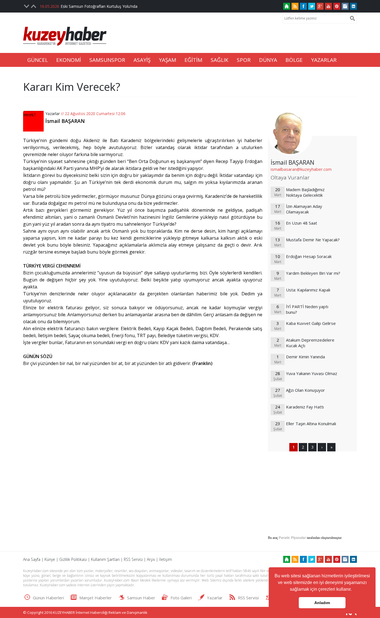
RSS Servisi (133, 559)
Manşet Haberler (95, 597)
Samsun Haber (141, 597)
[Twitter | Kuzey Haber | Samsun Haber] (311, 6)
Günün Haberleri (48, 597)
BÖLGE (294, 60)
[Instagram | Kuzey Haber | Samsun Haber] (345, 6)
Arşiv (151, 559)
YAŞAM (167, 60)
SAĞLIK (219, 60)
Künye (50, 559)
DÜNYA (268, 60)
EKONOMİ (68, 60)
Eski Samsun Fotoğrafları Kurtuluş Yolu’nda (99, 6)
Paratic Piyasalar (292, 538)
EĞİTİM (193, 60)
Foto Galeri (181, 597)
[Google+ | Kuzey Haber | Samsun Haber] (320, 6)
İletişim (165, 559)
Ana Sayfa (31, 559)
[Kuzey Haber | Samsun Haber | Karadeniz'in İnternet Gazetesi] (286, 6)
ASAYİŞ (142, 60)
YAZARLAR (324, 60)
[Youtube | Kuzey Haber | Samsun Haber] (328, 6)
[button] (353, 590)
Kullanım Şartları (105, 559)
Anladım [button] (322, 602)
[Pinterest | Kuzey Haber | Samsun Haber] (336, 6)
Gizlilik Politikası (73, 559)
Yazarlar (52, 113)
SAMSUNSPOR (107, 60)
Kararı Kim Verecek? (71, 86)
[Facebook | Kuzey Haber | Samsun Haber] (303, 6)
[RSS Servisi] (295, 6)
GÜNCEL (37, 60)
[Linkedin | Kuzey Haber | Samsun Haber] (353, 6)
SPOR (244, 60)
